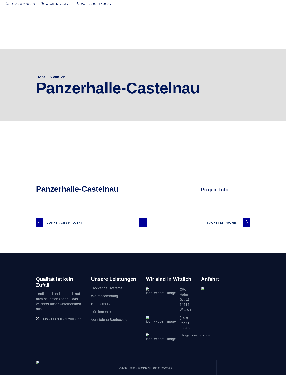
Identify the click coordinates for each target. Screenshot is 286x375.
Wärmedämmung (104, 296)
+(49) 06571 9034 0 (23, 3)
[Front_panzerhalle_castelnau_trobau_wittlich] (70, 150)
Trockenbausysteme (106, 288)
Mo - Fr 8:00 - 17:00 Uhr (96, 3)
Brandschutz (101, 304)
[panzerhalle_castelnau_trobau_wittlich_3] (216, 162)
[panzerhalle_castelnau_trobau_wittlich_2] (143, 162)
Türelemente (101, 312)
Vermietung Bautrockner (110, 319)
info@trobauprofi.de (58, 3)
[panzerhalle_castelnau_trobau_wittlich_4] (70, 173)
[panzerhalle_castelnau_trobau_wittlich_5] (143, 173)
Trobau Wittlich (137, 367)
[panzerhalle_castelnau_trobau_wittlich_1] (70, 162)
